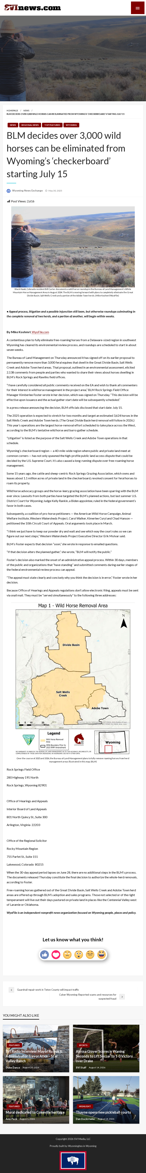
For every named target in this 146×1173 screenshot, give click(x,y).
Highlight (85, 1106)
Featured (14, 1045)
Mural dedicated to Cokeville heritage (35, 1112)
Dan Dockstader (86, 1118)
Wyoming (71, 125)
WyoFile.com (40, 332)
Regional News (30, 125)
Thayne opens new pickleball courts (103, 1112)
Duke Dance (13, 1067)
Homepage (12, 110)
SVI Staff (81, 1067)
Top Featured (52, 125)
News (26, 110)
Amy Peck (12, 1118)
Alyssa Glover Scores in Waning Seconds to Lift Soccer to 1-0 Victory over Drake (104, 1056)
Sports (83, 1045)
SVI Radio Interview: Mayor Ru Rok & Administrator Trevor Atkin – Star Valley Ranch (34, 1056)
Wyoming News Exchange (27, 190)
